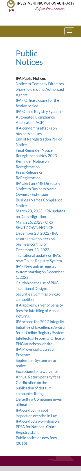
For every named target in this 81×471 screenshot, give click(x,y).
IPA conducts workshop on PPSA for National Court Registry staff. (37, 426)
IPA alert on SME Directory (38, 183)
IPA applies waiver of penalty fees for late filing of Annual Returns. (39, 310)
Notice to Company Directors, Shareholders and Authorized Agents (40, 89)
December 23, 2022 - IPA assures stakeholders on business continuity (37, 238)
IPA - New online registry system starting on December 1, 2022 (40, 272)
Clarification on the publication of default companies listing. (33, 388)
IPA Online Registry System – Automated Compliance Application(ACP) (39, 117)
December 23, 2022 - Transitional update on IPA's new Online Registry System (39, 255)
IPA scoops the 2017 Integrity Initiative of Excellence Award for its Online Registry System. (40, 327)
